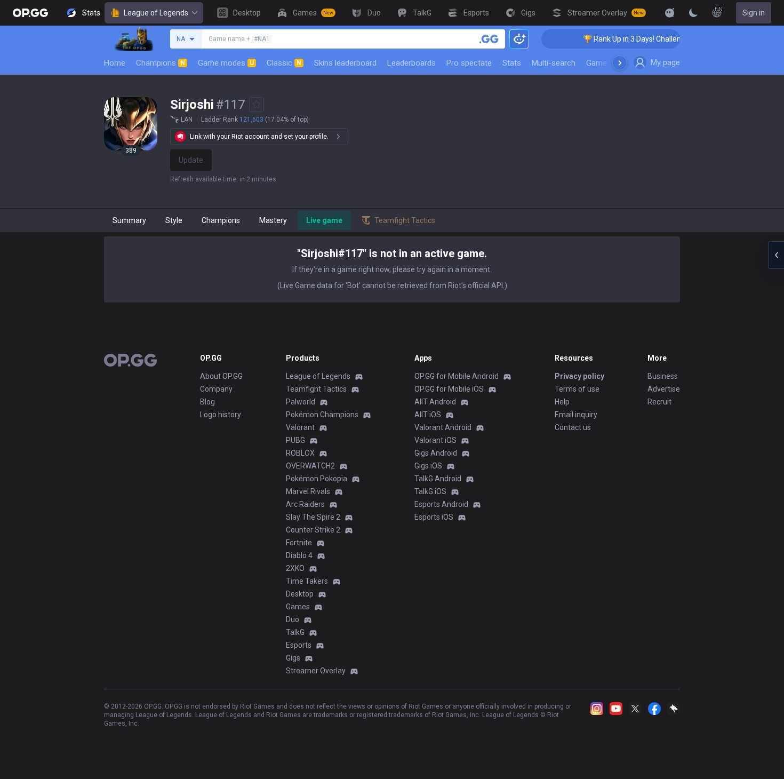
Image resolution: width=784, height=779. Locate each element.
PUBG (295, 440)
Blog (207, 402)
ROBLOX (300, 453)
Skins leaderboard (345, 63)
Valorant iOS (435, 440)
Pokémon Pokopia (316, 478)
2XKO (295, 568)
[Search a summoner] (489, 39)
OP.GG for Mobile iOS (449, 389)
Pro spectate (469, 63)
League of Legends (156, 13)
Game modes (226, 63)
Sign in (753, 13)
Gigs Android (435, 453)
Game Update (610, 63)
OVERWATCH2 (310, 466)
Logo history (220, 414)
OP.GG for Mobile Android (456, 376)
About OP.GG (221, 376)
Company (216, 389)
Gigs (293, 658)
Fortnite (299, 542)
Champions (160, 63)
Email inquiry (576, 414)
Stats (511, 63)
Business (662, 376)
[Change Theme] (693, 12)
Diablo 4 (299, 555)
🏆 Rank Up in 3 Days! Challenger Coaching (644, 39)
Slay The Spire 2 (313, 517)
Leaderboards (411, 63)
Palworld (300, 402)
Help (562, 402)
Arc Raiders (305, 504)
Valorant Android (442, 427)
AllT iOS (427, 414)
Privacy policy (579, 376)
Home (114, 63)
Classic (284, 63)
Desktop (300, 594)
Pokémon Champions (322, 414)
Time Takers (307, 581)
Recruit (659, 402)
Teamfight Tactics (316, 389)
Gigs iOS (428, 466)
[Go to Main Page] (30, 13)
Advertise (663, 389)
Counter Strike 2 (313, 530)
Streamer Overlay (316, 670)
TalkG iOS (430, 491)
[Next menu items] (619, 62)
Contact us (573, 427)
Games (298, 606)
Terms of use (577, 389)
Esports (298, 645)
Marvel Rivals (308, 491)
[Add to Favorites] (256, 104)
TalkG (295, 632)
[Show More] (670, 12)
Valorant (300, 427)
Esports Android (441, 504)
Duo (292, 619)
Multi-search (553, 63)
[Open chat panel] (776, 255)
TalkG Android (437, 478)
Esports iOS (433, 517)
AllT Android (435, 402)
